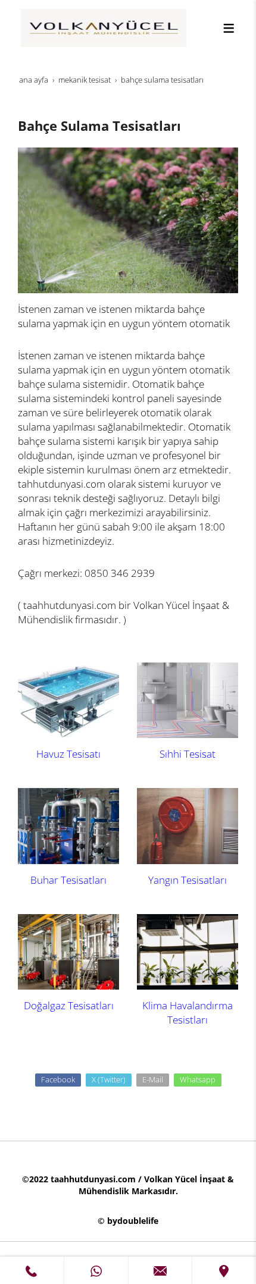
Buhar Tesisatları (68, 880)
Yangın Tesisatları (187, 880)
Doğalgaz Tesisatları (69, 1005)
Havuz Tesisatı (68, 754)
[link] (32, 1270)
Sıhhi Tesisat (188, 754)
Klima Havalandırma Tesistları (187, 1012)
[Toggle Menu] (228, 27)
